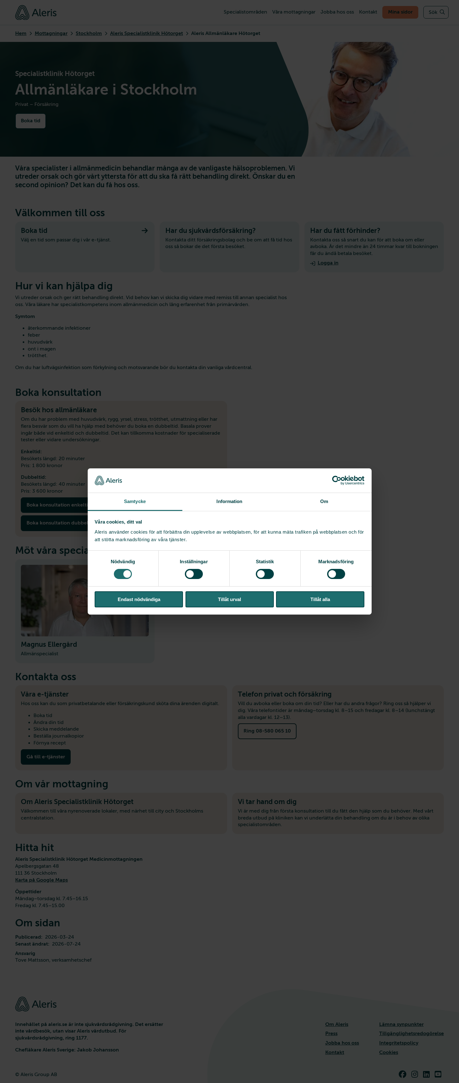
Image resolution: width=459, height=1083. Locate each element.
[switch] (194, 574)
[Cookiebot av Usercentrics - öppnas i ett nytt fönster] (336, 480)
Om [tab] (324, 501)
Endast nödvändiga (139, 599)
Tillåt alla (320, 599)
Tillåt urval (229, 599)
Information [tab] (229, 501)
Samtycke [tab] (135, 501)
